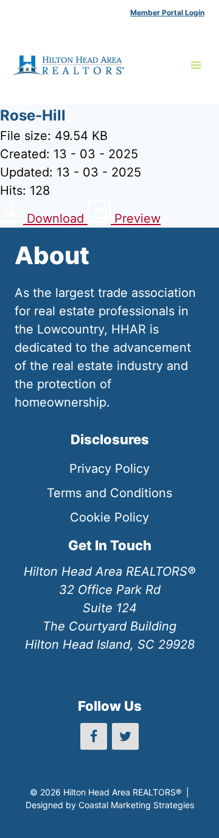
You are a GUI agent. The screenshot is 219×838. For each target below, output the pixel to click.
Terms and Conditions (109, 493)
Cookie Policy (109, 517)
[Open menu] (195, 64)
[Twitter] (125, 736)
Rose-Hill (33, 115)
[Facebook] (93, 736)
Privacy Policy (109, 468)
